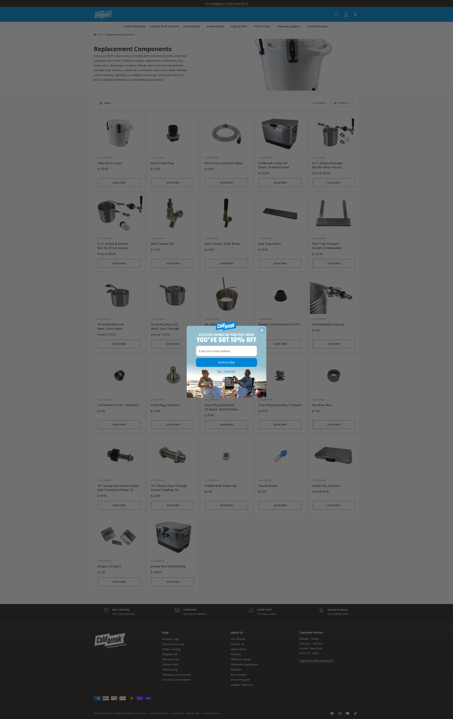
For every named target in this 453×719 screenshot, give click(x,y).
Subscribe (226, 362)
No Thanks (226, 371)
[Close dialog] (262, 330)
